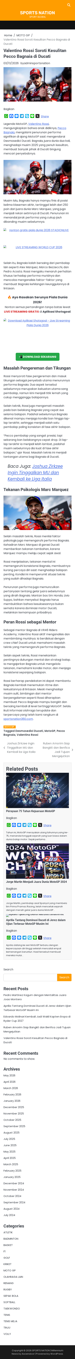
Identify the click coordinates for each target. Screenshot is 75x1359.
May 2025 (9, 1151)
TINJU (6, 1327)
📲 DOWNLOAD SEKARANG (37, 357)
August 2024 (11, 1209)
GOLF (6, 1258)
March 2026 (10, 1088)
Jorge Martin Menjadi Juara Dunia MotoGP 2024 (36, 881)
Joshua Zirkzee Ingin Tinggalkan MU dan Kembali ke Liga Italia (35, 472)
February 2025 (12, 1170)
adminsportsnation (37, 63)
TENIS (6, 1315)
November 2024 (13, 1190)
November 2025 (13, 1113)
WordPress (56, 1353)
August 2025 (11, 1132)
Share (45, 116)
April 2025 (9, 1158)
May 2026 (9, 1075)
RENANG (8, 1283)
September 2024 (14, 1202)
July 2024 (9, 1215)
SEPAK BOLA (10, 1296)
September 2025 (14, 1126)
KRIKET (7, 1264)
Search (8, 969)
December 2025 (13, 1107)
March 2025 (10, 1164)
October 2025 (12, 1120)
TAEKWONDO (11, 1308)
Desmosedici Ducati (29, 731)
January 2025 (12, 1177)
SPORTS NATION (37, 12)
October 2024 (12, 1196)
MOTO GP (9, 727)
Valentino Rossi (38, 124)
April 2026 (9, 1082)
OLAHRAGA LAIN (13, 1277)
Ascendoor (28, 1353)
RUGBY (7, 1289)
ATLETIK (8, 1232)
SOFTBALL (9, 1302)
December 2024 (13, 1183)
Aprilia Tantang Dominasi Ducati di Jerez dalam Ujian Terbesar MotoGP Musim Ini (36, 921)
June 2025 (10, 1145)
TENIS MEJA (10, 1321)
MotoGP (49, 731)
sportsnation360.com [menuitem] (18, 719)
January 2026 (11, 1101)
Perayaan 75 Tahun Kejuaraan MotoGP (30, 811)
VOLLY (7, 1334)
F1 (4, 1251)
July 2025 (9, 1139)
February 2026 (12, 1094)
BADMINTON (10, 1239)
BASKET (8, 1245)
